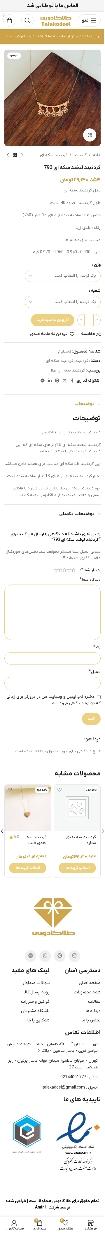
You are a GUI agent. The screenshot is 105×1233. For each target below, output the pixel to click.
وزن (97, 265)
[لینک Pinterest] (57, 381)
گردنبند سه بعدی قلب (36, 840)
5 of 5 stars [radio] (56, 570)
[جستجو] (27, 20)
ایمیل (95, 672)
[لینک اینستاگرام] (74, 956)
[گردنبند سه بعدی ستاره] (77, 808)
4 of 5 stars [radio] (60, 570)
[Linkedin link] (49, 381)
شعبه (96, 291)
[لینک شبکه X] (65, 381)
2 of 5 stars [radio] (69, 570)
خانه (97, 155)
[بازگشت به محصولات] (14, 155)
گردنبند (80, 155)
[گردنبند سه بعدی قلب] (28, 808)
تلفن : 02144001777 (79, 1077)
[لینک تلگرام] (42, 381)
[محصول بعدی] (7, 155)
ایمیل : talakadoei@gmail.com (70, 1087)
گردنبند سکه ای (53, 155)
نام (97, 647)
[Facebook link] (72, 381)
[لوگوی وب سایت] (55, 20)
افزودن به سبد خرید (53, 320)
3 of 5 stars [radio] (64, 570)
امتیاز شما (91, 570)
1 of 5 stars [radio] (73, 570)
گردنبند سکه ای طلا (68, 370)
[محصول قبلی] (21, 155)
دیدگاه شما (90, 580)
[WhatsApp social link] (45, 956)
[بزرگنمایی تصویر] (89, 135)
